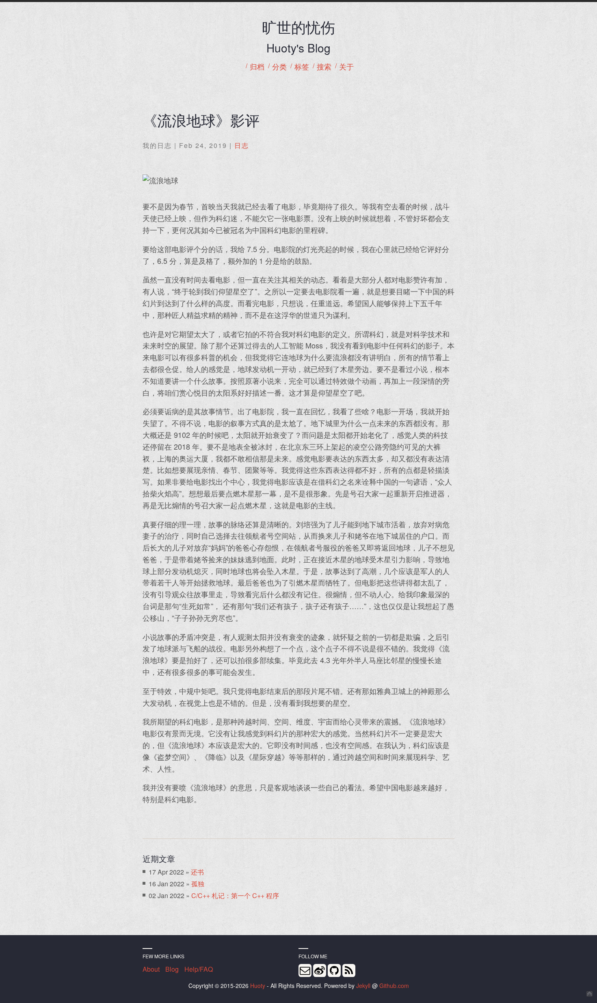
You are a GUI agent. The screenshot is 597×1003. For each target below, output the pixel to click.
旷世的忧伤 (298, 26)
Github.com (394, 985)
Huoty (257, 985)
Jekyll (363, 985)
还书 (197, 872)
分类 (279, 67)
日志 (241, 145)
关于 (346, 67)
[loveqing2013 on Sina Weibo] (319, 970)
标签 (301, 67)
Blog (172, 969)
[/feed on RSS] (348, 970)
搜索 (324, 67)
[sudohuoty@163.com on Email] (304, 970)
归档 (257, 67)
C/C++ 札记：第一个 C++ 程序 (235, 895)
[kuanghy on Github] (334, 970)
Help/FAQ (198, 969)
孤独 (197, 883)
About (151, 969)
